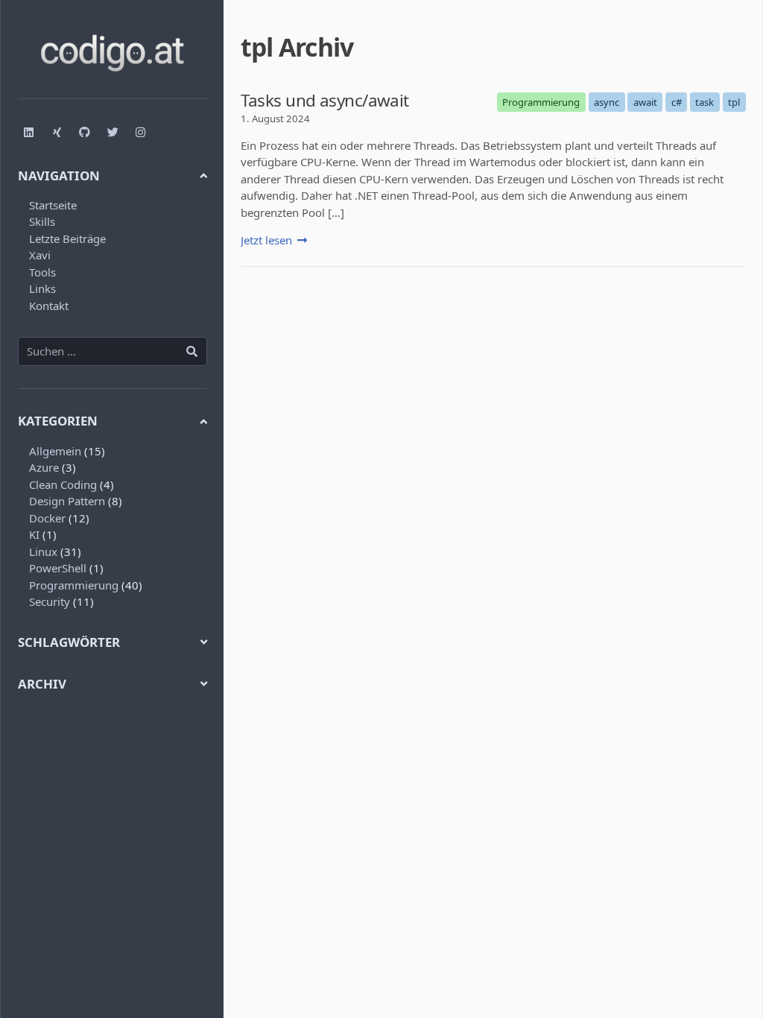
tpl (734, 102)
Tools (42, 272)
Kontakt (49, 305)
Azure (44, 467)
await (645, 102)
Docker (47, 517)
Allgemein (55, 450)
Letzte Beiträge (67, 238)
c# (676, 102)
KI (34, 534)
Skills (42, 221)
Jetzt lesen (266, 240)
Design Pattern (67, 500)
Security (49, 601)
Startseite (53, 204)
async (606, 102)
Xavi (40, 254)
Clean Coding (63, 484)
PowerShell (57, 567)
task (704, 102)
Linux (43, 551)
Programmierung (73, 585)
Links (42, 288)
